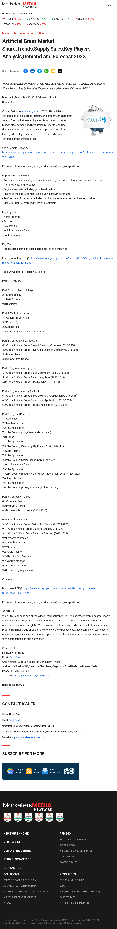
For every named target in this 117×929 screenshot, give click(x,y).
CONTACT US (12, 868)
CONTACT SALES (68, 862)
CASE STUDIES (67, 897)
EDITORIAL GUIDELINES (72, 880)
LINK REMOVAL (67, 856)
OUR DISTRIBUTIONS (17, 850)
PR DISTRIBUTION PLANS (73, 839)
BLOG (62, 886)
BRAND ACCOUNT (25, 891)
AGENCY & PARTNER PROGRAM (19, 886)
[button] (102, 5)
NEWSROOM (11, 842)
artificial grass (30, 111)
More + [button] (111, 5)
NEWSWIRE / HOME (16, 833)
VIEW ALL (8, 903)
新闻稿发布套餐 (68, 845)
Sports (43, 33)
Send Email (16, 657)
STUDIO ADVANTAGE (17, 859)
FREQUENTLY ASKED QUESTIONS (80, 891)
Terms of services (11, 920)
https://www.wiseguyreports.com (32, 675)
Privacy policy (27, 920)
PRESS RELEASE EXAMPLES (74, 903)
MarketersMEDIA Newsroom (18, 33)
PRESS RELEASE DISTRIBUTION (19, 880)
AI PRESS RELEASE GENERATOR (76, 851)
